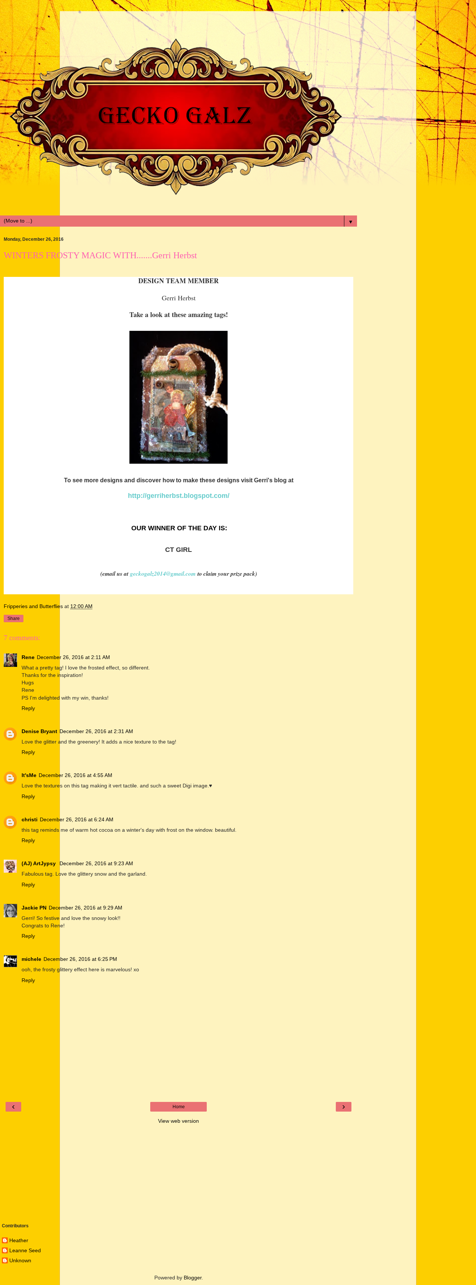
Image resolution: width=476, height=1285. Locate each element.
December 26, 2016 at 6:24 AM (76, 819)
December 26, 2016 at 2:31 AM (96, 731)
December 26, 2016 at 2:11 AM (73, 657)
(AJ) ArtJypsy (39, 863)
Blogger (193, 1278)
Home (179, 1106)
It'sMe (29, 775)
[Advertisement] (178, 20)
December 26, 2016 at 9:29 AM (85, 908)
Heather (18, 1240)
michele (31, 959)
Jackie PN (34, 908)
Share (13, 618)
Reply (28, 708)
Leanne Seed (25, 1250)
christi (30, 819)
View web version (178, 1121)
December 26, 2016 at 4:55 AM (75, 775)
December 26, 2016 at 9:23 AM (96, 863)
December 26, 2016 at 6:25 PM (80, 959)
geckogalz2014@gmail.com (162, 573)
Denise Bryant (39, 731)
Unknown (20, 1260)
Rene (28, 657)
